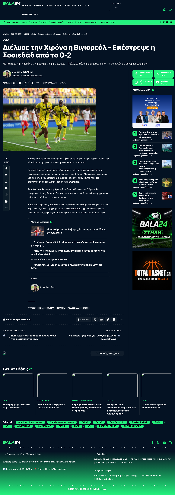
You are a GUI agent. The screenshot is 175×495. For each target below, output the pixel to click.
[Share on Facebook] (6, 168)
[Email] (20, 83)
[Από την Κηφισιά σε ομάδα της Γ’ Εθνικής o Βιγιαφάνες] (167, 135)
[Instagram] (170, 22)
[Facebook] (160, 22)
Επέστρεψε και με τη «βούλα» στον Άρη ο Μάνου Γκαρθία (148, 182)
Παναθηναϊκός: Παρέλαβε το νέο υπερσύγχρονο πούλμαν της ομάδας (148, 149)
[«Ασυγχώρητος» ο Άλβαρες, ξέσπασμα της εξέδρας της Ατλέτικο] (37, 231)
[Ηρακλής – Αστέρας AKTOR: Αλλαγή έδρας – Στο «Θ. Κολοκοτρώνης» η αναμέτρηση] (167, 164)
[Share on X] (14, 83)
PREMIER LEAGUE (108, 22)
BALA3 (44, 22)
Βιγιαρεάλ (50, 308)
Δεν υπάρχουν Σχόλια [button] (109, 353)
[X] (163, 22)
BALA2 (34, 22)
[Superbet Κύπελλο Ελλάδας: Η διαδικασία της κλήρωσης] (167, 196)
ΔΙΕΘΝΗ (62, 426)
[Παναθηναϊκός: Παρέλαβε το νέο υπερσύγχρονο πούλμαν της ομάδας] (167, 148)
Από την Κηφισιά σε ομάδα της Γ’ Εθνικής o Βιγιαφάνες (149, 134)
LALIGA (6, 40)
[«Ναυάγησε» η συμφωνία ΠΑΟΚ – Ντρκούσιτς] (52, 386)
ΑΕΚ (79, 22)
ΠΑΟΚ (70, 22)
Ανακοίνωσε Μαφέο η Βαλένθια (51, 259)
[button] (109, 9)
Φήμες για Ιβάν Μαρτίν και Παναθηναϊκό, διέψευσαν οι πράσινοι (87, 407)
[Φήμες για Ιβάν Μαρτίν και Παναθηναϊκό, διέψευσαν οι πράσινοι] (87, 386)
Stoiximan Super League (17, 22)
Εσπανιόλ (61, 308)
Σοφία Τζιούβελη (25, 72)
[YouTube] (167, 22)
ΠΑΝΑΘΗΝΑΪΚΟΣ (87, 400)
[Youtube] (164, 82)
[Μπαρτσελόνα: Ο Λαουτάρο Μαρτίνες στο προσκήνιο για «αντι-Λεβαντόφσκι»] (122, 386)
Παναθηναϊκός (57, 22)
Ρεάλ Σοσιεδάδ (73, 308)
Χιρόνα (85, 308)
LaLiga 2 (75, 400)
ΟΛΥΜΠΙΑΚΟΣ (91, 22)
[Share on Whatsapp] (6, 181)
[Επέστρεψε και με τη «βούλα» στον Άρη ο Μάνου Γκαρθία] (167, 182)
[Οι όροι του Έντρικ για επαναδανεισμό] (157, 386)
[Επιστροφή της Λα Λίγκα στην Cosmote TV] (18, 386)
